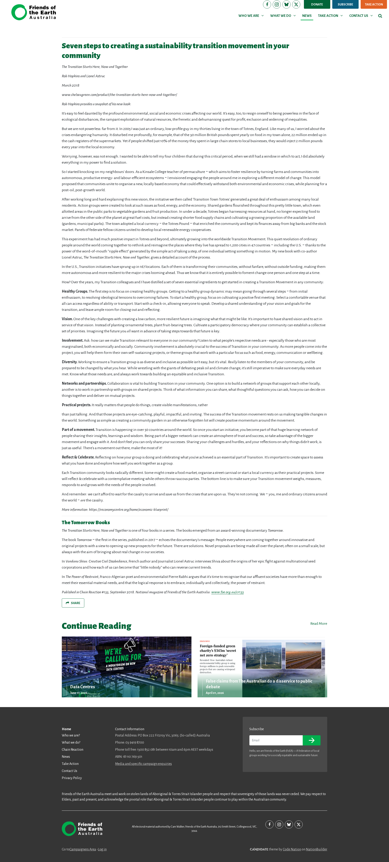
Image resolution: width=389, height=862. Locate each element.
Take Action (374, 4)
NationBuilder (316, 849)
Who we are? (71, 735)
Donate (317, 4)
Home (66, 729)
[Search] (380, 16)
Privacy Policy (72, 778)
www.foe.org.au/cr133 (227, 592)
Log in (102, 849)
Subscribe (345, 4)
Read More (318, 624)
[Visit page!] (267, 4)
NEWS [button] (307, 16)
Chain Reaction (72, 749)
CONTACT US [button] (361, 16)
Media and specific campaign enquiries (143, 764)
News (66, 757)
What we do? (71, 742)
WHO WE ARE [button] (251, 16)
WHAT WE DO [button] (283, 16)
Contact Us (69, 771)
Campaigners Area (82, 849)
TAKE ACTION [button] (331, 16)
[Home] (33, 12)
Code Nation (292, 849)
